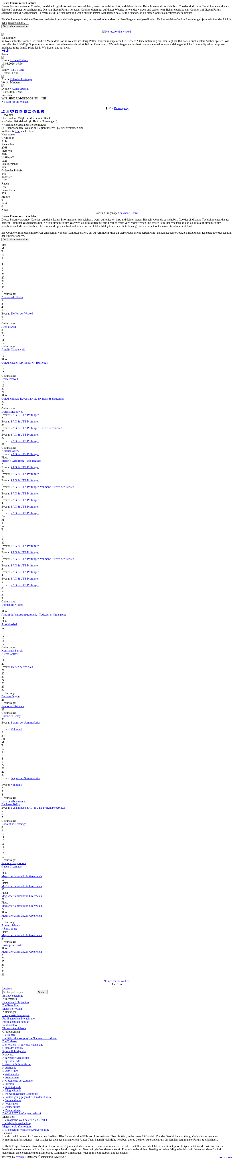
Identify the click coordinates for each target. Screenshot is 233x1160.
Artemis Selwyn (10, 925)
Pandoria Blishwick (12, 706)
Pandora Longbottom (13, 863)
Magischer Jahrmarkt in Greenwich (21, 876)
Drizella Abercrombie (13, 801)
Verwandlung (13, 1100)
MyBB (20, 1156)
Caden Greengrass (12, 866)
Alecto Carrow (10, 653)
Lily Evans (17, 69)
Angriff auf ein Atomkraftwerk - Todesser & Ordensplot (33, 614)
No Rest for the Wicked (15, 101)
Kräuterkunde (13, 1087)
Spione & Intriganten (14, 1051)
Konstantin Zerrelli (12, 650)
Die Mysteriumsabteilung (16, 1123)
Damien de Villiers (12, 604)
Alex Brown (8, 326)
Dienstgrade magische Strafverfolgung (27, 1129)
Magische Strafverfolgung (17, 1126)
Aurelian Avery (10, 450)
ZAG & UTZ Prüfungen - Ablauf (21, 1113)
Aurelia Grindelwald (13, 349)
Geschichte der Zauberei (19, 1080)
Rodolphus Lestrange (13, 824)
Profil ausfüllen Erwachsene (18, 1018)
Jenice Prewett (9, 378)
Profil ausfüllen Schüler (15, 1021)
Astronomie (12, 1077)
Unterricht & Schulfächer (16, 1064)
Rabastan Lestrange (21, 79)
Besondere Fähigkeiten (15, 1002)
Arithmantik (12, 1074)
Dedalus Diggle (10, 696)
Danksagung (121, 108)
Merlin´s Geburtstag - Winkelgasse (21, 460)
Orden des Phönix (12, 1047)
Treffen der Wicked (22, 313)
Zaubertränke (13, 1110)
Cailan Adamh (20, 88)
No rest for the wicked (116, 981)
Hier (17, 131)
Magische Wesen (12, 1008)
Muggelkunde (13, 1090)
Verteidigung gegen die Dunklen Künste (28, 1097)
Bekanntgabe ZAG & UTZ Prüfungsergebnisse (38, 807)
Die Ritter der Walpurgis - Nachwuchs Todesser (29, 1038)
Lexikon (7, 988)
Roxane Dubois (19, 60)
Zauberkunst (12, 1106)
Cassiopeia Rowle (11, 945)
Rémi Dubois (9, 928)
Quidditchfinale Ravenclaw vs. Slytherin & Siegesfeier (32, 398)
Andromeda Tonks (12, 297)
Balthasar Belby (10, 804)
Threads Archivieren (14, 1028)
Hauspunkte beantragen (15, 1015)
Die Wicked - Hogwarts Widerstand (22, 1044)
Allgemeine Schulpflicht (16, 1057)
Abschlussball (9, 624)
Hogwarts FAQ (11, 1061)
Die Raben (8, 1034)
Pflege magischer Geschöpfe (21, 1093)
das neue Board (129, 213)
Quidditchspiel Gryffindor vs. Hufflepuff (24, 362)
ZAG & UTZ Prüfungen (25, 414)
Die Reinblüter (10, 1005)
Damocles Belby (11, 716)
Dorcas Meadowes (12, 411)
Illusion (9, 1083)
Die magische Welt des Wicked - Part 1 (24, 1119)
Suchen (42, 992)
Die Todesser (9, 1041)
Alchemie (10, 1067)
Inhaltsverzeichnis (12, 995)
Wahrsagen (11, 1103)
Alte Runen (11, 1070)
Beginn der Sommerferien (25, 722)
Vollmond (45, 486)
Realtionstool (9, 1025)
